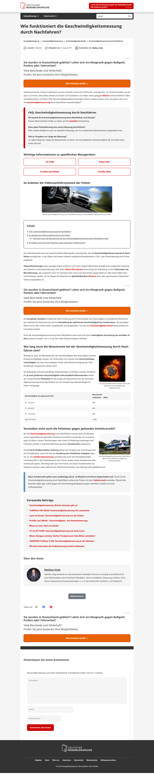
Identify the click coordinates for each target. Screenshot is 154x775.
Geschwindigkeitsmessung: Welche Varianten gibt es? (53, 505)
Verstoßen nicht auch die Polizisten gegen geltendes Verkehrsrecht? (57, 243)
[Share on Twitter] (36, 607)
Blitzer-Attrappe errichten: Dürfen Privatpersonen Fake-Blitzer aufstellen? (62, 536)
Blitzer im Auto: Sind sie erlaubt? (44, 526)
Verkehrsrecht (49, 16)
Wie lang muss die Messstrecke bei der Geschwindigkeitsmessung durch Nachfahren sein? (71, 238)
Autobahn (73, 121)
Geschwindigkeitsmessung (53, 41)
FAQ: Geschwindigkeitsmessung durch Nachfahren (50, 231)
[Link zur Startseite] (34, 5)
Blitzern (106, 95)
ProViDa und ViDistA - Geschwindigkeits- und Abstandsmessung (58, 520)
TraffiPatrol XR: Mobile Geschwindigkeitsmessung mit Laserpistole (59, 510)
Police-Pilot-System (74, 269)
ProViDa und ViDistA (49, 171)
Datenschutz (78, 760)
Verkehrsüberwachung (43, 457)
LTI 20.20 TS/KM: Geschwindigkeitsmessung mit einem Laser (57, 531)
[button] (111, 6)
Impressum (66, 760)
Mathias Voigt (97, 48)
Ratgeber (38, 760)
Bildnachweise (92, 760)
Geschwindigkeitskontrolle (76, 41)
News (47, 760)
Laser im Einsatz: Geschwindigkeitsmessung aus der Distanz (56, 515)
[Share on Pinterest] (51, 607)
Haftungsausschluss (108, 760)
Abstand (92, 276)
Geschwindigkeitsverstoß (101, 325)
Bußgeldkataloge (30, 16)
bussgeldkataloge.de (31, 41)
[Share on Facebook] (43, 607)
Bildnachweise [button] (77, 596)
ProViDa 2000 (104, 171)
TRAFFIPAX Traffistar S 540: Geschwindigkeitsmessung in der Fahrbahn (61, 541)
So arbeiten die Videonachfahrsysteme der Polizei (49, 235)
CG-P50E (50, 162)
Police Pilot (104, 162)
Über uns (55, 760)
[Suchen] (129, 16)
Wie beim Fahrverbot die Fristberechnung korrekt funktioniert (56, 546)
